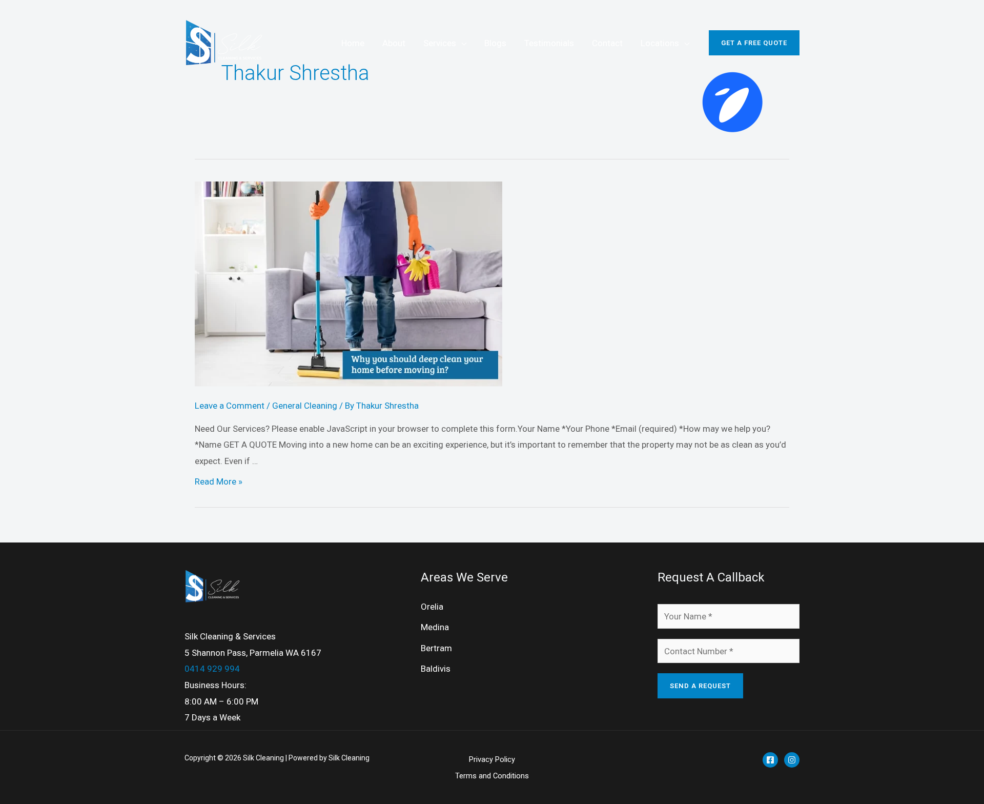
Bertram (436, 648)
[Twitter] (791, 760)
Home (352, 43)
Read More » (218, 481)
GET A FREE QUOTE (754, 43)
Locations (660, 43)
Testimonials (549, 43)
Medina (435, 627)
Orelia (432, 606)
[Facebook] (770, 760)
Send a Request (700, 686)
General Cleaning (304, 405)
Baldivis (435, 669)
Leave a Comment (229, 405)
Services (439, 43)
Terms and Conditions (492, 775)
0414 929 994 (212, 669)
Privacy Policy (492, 759)
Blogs (495, 43)
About (393, 43)
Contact (607, 43)
